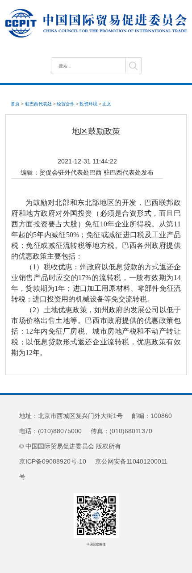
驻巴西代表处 (38, 103)
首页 (15, 103)
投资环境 (88, 103)
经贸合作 (66, 103)
